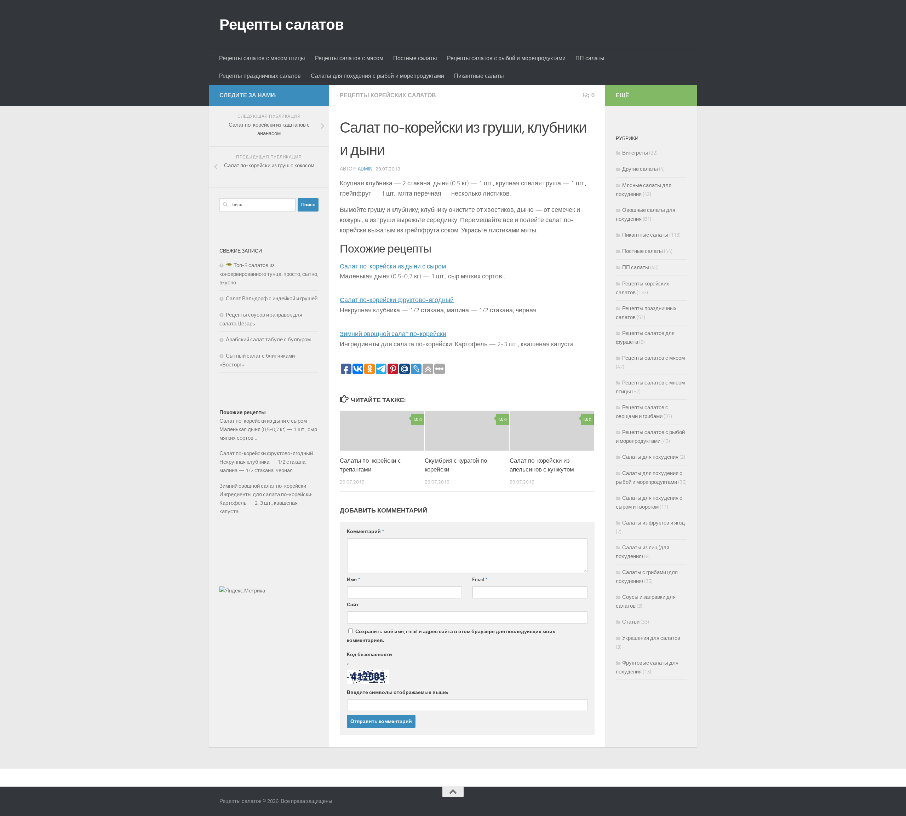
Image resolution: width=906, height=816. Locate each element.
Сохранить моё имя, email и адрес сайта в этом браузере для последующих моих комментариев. (451, 636)
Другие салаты (640, 169)
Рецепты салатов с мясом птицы (262, 58)
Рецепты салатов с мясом (349, 58)
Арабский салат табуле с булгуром (268, 339)
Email (479, 580)
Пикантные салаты (479, 76)
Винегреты (635, 153)
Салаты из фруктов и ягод (653, 523)
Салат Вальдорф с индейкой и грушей (271, 298)
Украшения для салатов (651, 638)
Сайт (353, 605)
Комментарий (365, 531)
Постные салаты (415, 58)
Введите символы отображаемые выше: (397, 692)
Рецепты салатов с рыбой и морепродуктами (506, 58)
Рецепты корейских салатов (388, 95)
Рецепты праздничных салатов (260, 76)
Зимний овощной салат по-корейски (393, 334)
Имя (353, 580)
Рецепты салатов (281, 25)
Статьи (631, 622)
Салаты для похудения (650, 457)
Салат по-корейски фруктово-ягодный (397, 300)
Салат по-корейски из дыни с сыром (393, 266)
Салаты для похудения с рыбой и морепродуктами (377, 76)
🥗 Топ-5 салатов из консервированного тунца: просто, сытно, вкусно (268, 274)
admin (365, 169)
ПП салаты (589, 58)
